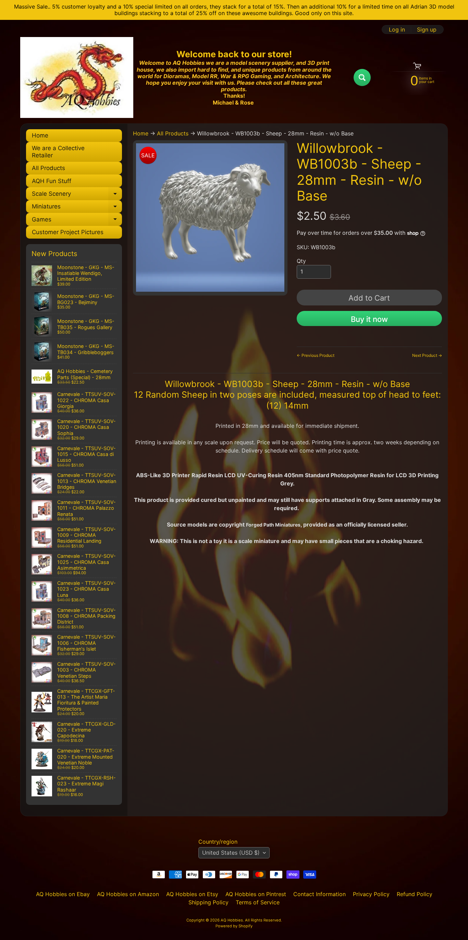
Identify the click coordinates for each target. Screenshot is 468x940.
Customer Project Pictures (67, 232)
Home (40, 135)
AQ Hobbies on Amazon (128, 894)
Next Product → (427, 355)
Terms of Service (258, 902)
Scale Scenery (77, 195)
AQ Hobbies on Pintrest (255, 894)
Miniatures (77, 208)
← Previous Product (315, 355)
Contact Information (319, 894)
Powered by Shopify (234, 926)
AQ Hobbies (232, 920)
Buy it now (369, 319)
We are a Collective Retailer (58, 151)
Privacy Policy (371, 894)
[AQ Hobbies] (76, 77)
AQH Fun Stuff (51, 181)
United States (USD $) (231, 852)
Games (77, 221)
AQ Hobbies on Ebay (63, 894)
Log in (397, 29)
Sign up (426, 29)
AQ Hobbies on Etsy (192, 894)
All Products (48, 168)
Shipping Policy (208, 902)
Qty (301, 260)
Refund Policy (414, 894)
